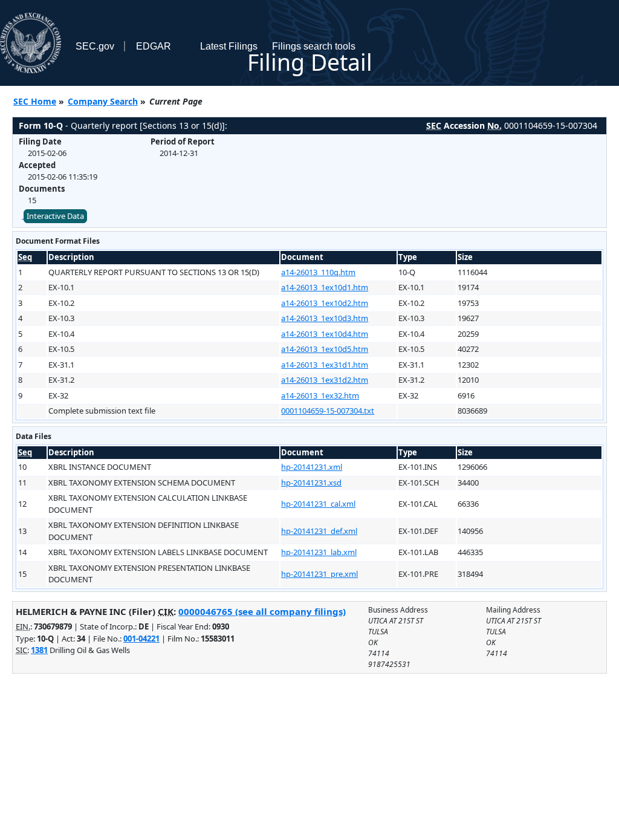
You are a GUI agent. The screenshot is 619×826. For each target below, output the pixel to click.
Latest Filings (229, 46)
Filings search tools (313, 46)
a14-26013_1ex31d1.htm (324, 364)
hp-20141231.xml (311, 466)
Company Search (103, 101)
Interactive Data (55, 215)
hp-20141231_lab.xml (319, 552)
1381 (39, 650)
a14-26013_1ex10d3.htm (324, 318)
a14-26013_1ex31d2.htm (324, 379)
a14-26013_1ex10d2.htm (324, 303)
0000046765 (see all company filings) (262, 611)
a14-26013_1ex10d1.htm (324, 287)
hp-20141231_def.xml (319, 530)
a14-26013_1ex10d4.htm (324, 333)
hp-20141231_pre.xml (319, 573)
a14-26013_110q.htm (318, 272)
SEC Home (34, 101)
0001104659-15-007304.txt (327, 410)
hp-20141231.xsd (311, 482)
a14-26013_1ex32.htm (320, 395)
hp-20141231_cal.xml (318, 503)
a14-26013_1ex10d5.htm (324, 348)
